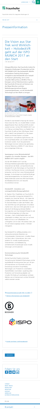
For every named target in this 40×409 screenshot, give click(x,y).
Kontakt (7, 391)
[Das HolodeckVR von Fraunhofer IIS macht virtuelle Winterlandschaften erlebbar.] (19, 104)
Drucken (10, 355)
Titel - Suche (33, 2)
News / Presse (9, 385)
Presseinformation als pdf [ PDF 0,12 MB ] (18, 292)
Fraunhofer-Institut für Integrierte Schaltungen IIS (15, 14)
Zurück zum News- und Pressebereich (16, 341)
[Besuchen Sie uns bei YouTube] (13, 372)
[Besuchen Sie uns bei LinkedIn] (10, 372)
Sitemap (7, 384)
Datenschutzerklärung (12, 395)
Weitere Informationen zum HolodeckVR (18, 296)
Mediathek (8, 389)
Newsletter (8, 387)
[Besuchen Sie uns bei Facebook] (6, 372)
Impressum (8, 393)
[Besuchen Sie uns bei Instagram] (17, 372)
